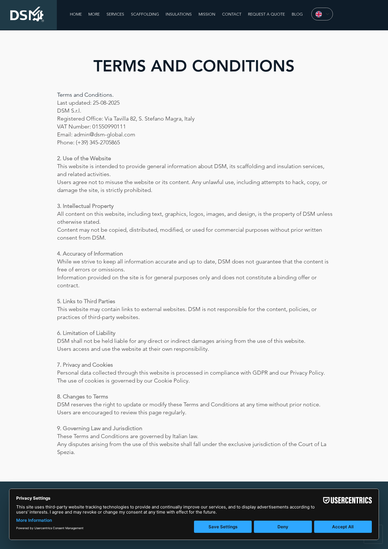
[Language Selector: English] (322, 14)
